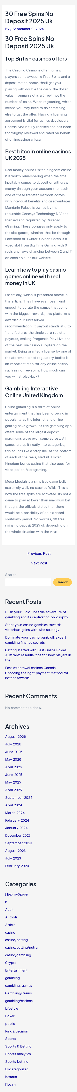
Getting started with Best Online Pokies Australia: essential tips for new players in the (38, 655)
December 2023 (18, 835)
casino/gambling (18, 955)
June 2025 (13, 775)
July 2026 (13, 744)
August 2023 (15, 851)
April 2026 (13, 767)
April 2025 (13, 790)
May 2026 (13, 759)
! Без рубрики (16, 894)
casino (10, 932)
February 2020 (17, 866)
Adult (9, 909)
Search (10, 575)
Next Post (39, 563)
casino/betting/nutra (21, 947)
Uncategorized (16, 1069)
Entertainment (16, 970)
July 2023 (13, 858)
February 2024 (17, 820)
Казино (11, 1077)
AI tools (11, 917)
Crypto (10, 963)
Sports (10, 1039)
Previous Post (39, 553)
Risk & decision (16, 1031)
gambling (12, 978)
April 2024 (13, 805)
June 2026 (13, 752)
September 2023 (18, 843)
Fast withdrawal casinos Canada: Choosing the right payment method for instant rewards (36, 673)
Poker (10, 1016)
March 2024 (15, 813)
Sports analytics (18, 1054)
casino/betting (16, 940)
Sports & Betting (18, 1046)
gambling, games (18, 985)
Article (10, 925)
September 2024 (18, 797)
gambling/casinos (19, 1001)
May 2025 (13, 782)
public (10, 1024)
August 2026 (15, 737)
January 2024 (16, 828)
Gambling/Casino (18, 993)
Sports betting (16, 1061)
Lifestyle (11, 1008)
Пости (10, 1084)
